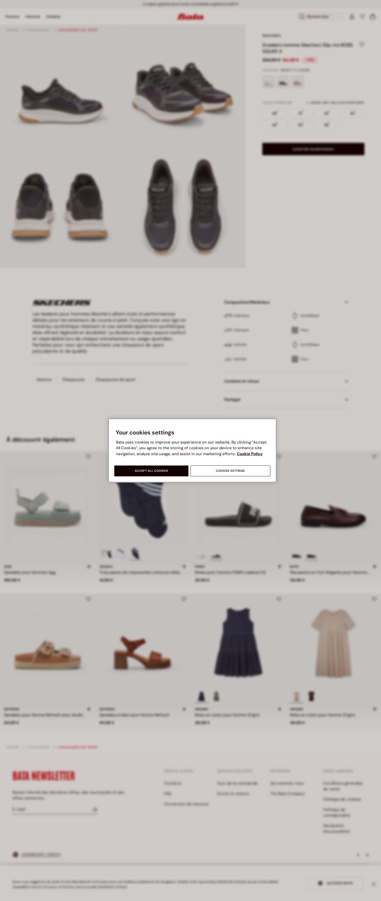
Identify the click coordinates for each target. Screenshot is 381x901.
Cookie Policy (250, 453)
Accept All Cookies (151, 471)
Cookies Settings (230, 471)
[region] (192, 450)
